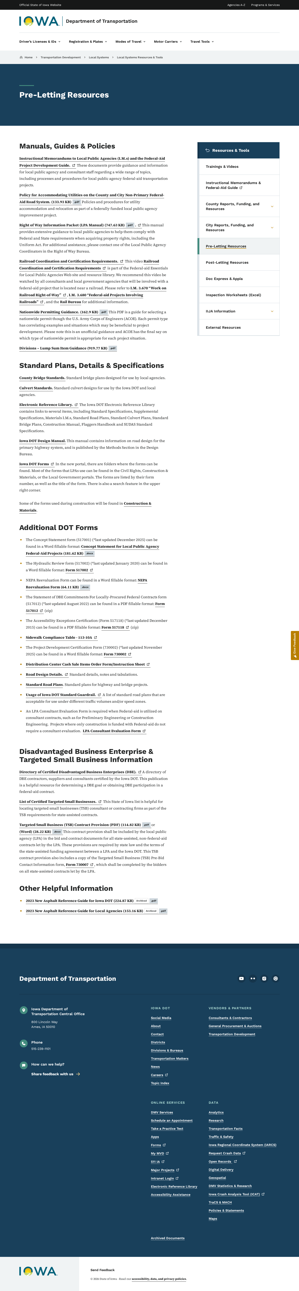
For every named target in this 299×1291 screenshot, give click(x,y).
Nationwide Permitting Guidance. (62, 311)
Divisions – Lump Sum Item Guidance (67, 348)
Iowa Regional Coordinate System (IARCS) (242, 1145)
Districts (158, 1042)
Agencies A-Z (236, 5)
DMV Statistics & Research (230, 1186)
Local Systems (99, 57)
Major (163, 1170)
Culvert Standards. (36, 387)
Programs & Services (265, 5)
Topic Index (160, 1083)
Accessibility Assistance (170, 1195)
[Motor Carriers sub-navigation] (181, 42)
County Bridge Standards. (42, 377)
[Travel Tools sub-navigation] (213, 42)
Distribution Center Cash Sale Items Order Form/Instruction (85, 664)
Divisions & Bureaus (167, 1050)
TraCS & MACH (220, 1202)
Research (216, 1120)
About (156, 1026)
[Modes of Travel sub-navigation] (144, 42)
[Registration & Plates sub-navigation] (106, 42)
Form (76, 569)
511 (155, 1162)
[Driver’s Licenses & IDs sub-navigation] (59, 42)
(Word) (40, 831)
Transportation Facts (226, 1129)
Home (29, 57)
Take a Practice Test (167, 1129)
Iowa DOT (34, 463)
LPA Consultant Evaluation (112, 730)
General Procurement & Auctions (235, 1026)
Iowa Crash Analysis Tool (234, 1194)
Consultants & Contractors (230, 1018)
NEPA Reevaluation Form (86, 584)
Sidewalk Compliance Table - (59, 637)
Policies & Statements (226, 1210)
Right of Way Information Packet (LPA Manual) (76, 225)
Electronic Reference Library (174, 1186)
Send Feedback (103, 1270)
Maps (213, 1219)
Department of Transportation (101, 21)
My (157, 1153)
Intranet (162, 1178)
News (155, 1067)
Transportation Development (61, 57)
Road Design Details (44, 674)
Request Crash (225, 1153)
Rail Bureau (70, 301)
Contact (157, 1034)
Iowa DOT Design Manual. (42, 440)
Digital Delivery (221, 1170)
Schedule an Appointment (172, 1120)
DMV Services (162, 1112)
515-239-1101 (40, 1049)
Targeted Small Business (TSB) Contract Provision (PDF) (84, 824)
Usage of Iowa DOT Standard (61, 694)
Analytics (216, 1112)
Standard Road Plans (44, 684)
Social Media (161, 1018)
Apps (155, 1137)
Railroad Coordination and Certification (89, 265)
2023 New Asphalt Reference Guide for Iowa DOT (91, 900)
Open (220, 1161)
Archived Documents (168, 1238)
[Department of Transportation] (39, 21)
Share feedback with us (52, 1074)
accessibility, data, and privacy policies (159, 1279)
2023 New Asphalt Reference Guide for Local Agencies (96, 910)
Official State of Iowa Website (40, 5)
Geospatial (217, 1178)
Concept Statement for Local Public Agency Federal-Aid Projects (92, 550)
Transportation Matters (170, 1058)
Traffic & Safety (221, 1137)
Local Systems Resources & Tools (140, 57)
